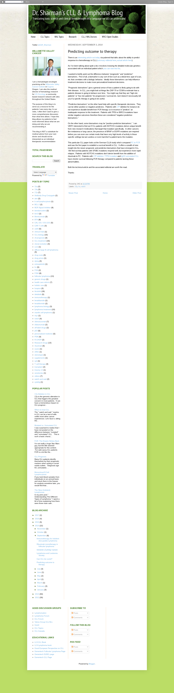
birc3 (36, 214)
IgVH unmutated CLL (129, 156)
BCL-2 (37, 204)
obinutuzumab (40, 322)
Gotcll (37, 625)
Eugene (50, 87)
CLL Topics (45, 36)
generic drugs (40, 279)
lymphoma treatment (43, 309)
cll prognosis (40, 238)
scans (37, 349)
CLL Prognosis (40, 457)
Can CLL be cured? (44, 559)
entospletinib (40, 264)
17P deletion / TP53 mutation (105, 156)
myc (36, 316)
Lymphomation (40, 613)
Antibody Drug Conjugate (45, 195)
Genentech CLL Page (43, 657)
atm (36, 198)
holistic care (39, 285)
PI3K (36, 337)
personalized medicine (44, 334)
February (41, 586)
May (39, 576)
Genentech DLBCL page (44, 654)
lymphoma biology (42, 306)
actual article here (124, 60)
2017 (37, 515)
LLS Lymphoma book (43, 645)
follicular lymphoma (42, 276)
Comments (77, 617)
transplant (39, 367)
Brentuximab (40, 217)
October (40, 532)
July (39, 569)
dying (37, 261)
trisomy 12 (39, 370)
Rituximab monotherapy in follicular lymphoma (47, 545)
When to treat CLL (42, 410)
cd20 (36, 229)
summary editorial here (106, 60)
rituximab (38, 346)
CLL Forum (39, 619)
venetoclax (39, 373)
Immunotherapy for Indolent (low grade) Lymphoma (48, 540)
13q (36, 189)
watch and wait (40, 379)
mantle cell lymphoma (43, 312)
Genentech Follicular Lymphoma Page (50, 651)
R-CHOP (38, 340)
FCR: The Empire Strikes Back (47, 441)
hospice (38, 288)
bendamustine (40, 211)
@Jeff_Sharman (44, 45)
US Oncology (40, 94)
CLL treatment (40, 241)
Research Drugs (41, 343)
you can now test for (111, 68)
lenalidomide (40, 303)
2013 (37, 594)
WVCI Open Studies (110, 36)
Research (72, 36)
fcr (79, 186)
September (42, 536)
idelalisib (38, 294)
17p (76, 186)
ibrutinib (38, 291)
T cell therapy (40, 364)
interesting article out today (89, 57)
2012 (37, 597)
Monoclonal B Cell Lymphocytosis (42, 473)
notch (83, 186)
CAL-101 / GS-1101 (42, 223)
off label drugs (40, 328)
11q (36, 186)
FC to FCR (135, 142)
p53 (36, 331)
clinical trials (39, 232)
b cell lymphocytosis (43, 201)
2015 (37, 522)
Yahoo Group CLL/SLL (44, 622)
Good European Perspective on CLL (49, 648)
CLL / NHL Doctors (89, 36)
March (40, 583)
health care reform (42, 282)
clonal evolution (41, 244)
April (39, 579)
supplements (40, 358)
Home (33, 36)
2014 (37, 526)
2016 (37, 519)
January (40, 590)
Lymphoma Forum (42, 616)
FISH (37, 273)
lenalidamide (40, 300)
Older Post (137, 193)
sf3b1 (37, 352)
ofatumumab (40, 325)
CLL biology (39, 235)
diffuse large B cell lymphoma (46, 250)
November (41, 529)
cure (36, 247)
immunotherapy (41, 297)
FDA (36, 270)
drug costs (39, 255)
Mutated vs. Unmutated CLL (46, 425)
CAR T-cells (39, 226)
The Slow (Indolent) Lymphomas (42, 491)
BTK (36, 220)
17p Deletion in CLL (42, 394)
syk (36, 361)
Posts (75, 613)
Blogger (92, 664)
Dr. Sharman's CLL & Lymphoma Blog (77, 12)
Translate (51, 175)
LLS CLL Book (40, 642)
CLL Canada (40, 631)
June (39, 572)
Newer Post (73, 193)
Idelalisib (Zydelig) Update (47, 550)
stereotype (39, 355)
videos (37, 376)
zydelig (37, 382)
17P (118, 107)
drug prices (39, 258)
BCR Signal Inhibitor (43, 208)
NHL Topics (59, 36)
